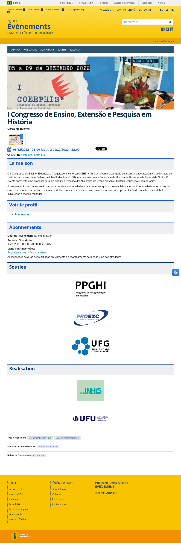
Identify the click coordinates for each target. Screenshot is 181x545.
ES (167, 9)
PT (156, 9)
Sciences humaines (47, 446)
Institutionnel (59, 504)
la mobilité (14, 504)
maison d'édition (18, 519)
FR (172, 9)
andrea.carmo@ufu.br (33, 154)
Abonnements (47, 49)
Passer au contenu (16, 9)
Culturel (56, 494)
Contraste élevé (126, 9)
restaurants (15, 514)
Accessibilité (106, 9)
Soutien (62, 49)
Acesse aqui (22, 214)
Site (13, 154)
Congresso (38, 455)
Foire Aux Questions (163, 41)
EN (161, 9)
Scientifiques (59, 489)
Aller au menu (35, 9)
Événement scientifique (40, 438)
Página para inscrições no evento (26, 252)
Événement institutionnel (67, 438)
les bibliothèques (18, 509)
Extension (57, 499)
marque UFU (16, 494)
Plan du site (144, 9)
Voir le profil (30, 49)
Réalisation (74, 49)
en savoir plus (17, 489)
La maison (15, 49)
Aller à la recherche (55, 9)
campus (13, 499)
